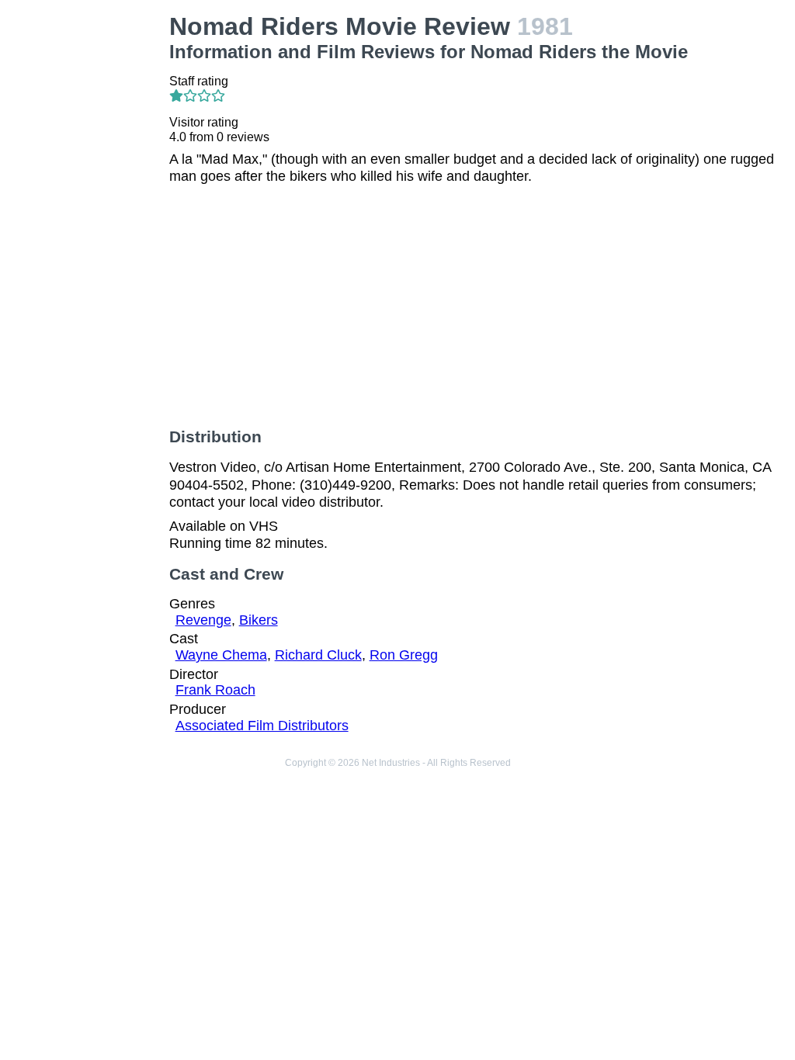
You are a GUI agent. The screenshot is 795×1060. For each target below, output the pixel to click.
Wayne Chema (221, 655)
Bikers (258, 620)
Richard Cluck (318, 655)
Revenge (203, 620)
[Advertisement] (87, 245)
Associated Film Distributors (262, 725)
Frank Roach (215, 690)
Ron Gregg (404, 655)
